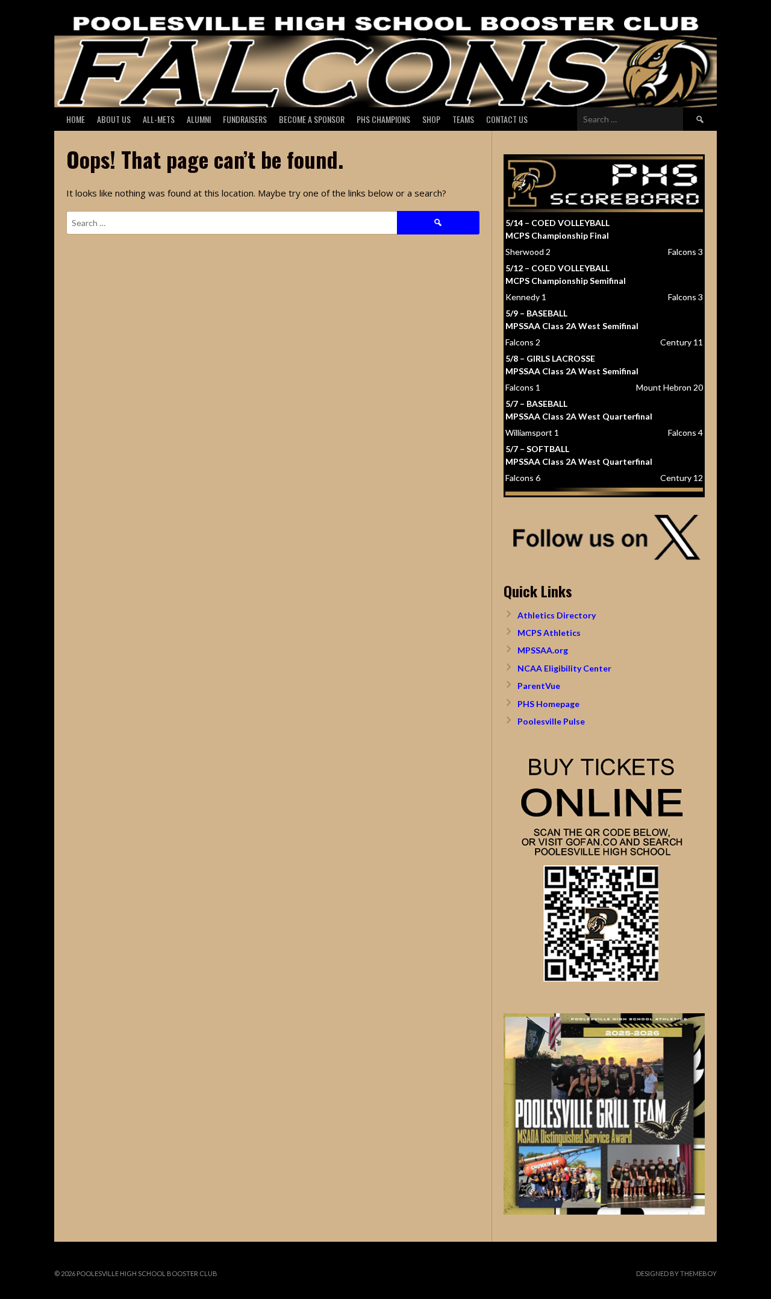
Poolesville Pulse (551, 721)
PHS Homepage (548, 704)
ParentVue (538, 686)
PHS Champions (383, 119)
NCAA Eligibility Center (564, 668)
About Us (114, 119)
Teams (463, 119)
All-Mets (159, 119)
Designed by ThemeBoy (676, 1273)
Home (75, 119)
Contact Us (507, 119)
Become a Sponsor (312, 119)
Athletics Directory (556, 615)
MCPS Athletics (549, 632)
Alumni (199, 119)
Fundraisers (245, 119)
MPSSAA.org (542, 650)
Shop (431, 119)
